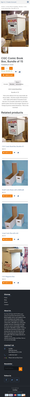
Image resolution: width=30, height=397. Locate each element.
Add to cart (9, 75)
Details (6, 84)
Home (3, 6)
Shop (5, 300)
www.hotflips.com (13, 338)
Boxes (21, 6)
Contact (6, 304)
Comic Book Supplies (12, 6)
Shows (6, 302)
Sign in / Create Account (8, 2)
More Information (19, 83)
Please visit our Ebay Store (15, 357)
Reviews (12, 84)
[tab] (5, 84)
